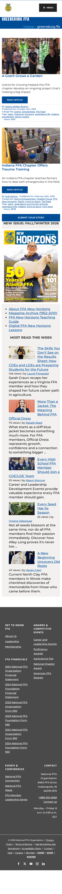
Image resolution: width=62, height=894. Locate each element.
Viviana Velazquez (20, 521)
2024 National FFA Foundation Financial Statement (16, 691)
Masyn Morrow (35, 480)
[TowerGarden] (31, 39)
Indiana (55, 114)
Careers (19, 852)
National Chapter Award (44, 666)
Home (29, 26)
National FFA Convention (13, 778)
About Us (11, 636)
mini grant (47, 206)
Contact (48, 848)
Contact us (50, 801)
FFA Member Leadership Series (16, 797)
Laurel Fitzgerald (38, 373)
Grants (17, 111)
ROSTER (31, 857)
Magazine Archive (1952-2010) (33, 313)
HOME (40, 852)
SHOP (50, 852)
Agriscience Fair (44, 658)
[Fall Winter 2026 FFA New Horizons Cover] (31, 230)
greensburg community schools (31, 204)
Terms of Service (23, 844)
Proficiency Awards (41, 651)
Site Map (30, 852)
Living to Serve (32, 201)
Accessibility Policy (31, 848)
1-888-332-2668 (48, 797)
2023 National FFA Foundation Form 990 (16, 720)
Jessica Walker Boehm (16, 106)
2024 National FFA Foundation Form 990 (16, 747)
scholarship (8, 116)
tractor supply (22, 116)
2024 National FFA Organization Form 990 (16, 734)
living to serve (34, 206)
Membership (13, 646)
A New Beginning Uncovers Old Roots (48, 559)
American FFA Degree (42, 675)
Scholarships (28, 111)
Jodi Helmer (11, 196)
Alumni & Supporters (25, 199)
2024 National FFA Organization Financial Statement (16, 673)
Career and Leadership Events (45, 642)
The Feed (40, 111)
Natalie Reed (34, 422)
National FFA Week (13, 788)
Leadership (12, 641)
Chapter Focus (44, 199)
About (29, 309)
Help (10, 852)
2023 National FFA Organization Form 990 (16, 706)
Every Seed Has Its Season (46, 508)
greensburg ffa (42, 114)
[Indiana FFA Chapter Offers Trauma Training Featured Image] (31, 129)
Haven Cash (33, 570)
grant (10, 114)
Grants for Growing (24, 114)
